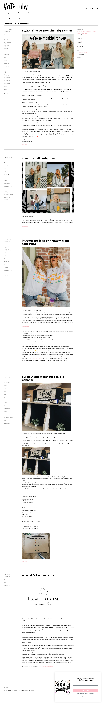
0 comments (6, 93)
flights (5, 258)
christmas (6, 48)
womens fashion (7, 91)
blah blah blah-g (11, 18)
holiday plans (6, 69)
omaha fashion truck (8, 78)
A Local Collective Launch (39, 575)
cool (4, 52)
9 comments (6, 589)
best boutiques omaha (8, 37)
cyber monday (6, 54)
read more (24, 144)
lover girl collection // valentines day (85, 45)
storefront (6, 420)
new (4, 403)
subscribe (79, 57)
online (5, 406)
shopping (5, 84)
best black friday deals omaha (9, 36)
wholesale (31, 690)
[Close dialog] (99, 674)
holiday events (6, 68)
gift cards (30, 13)
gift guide (5, 62)
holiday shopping (7, 71)
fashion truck (6, 59)
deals (5, 391)
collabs (5, 255)
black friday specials (8, 42)
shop (19, 13)
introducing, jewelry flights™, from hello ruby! (45, 242)
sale (25, 13)
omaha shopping (7, 81)
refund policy (17, 690)
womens (5, 89)
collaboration (6, 49)
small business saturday (8, 194)
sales (5, 587)
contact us (43, 13)
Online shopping (7, 189)
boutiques (5, 46)
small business (6, 192)
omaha (5, 74)
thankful (5, 86)
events (5, 57)
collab (5, 252)
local (4, 177)
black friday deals (7, 40)
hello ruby (5, 65)
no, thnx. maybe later (85, 696)
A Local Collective (57, 483)
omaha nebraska (7, 80)
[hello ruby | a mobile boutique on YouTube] (90, 8)
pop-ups (5, 191)
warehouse (6, 422)
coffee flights (6, 249)
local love (5, 179)
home (5, 13)
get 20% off (85, 690)
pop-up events (12, 13)
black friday (6, 39)
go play (5, 171)
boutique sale (6, 45)
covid (5, 580)
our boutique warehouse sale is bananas (43, 378)
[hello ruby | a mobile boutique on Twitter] (86, 8)
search (5, 690)
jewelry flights (6, 261)
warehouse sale (7, 423)
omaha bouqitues (7, 75)
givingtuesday (6, 63)
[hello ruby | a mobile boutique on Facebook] (83, 8)
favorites (5, 60)
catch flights (6, 247)
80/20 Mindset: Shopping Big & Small (47, 30)
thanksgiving (6, 87)
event (5, 56)
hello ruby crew (6, 66)
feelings (5, 256)
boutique (5, 43)
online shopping (7, 83)
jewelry (5, 259)
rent (4, 412)
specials (5, 418)
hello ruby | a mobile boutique (13, 696)
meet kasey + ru (81, 48)
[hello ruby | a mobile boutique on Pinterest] (88, 8)
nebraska (5, 180)
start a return (24, 690)
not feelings (6, 267)
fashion (5, 168)
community (6, 51)
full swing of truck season (83, 41)
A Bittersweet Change (82, 52)
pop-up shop (6, 275)
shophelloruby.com (37, 358)
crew (4, 166)
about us (36, 13)
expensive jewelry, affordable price (85, 37)
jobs (4, 175)
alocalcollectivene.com (37, 524)
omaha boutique (7, 77)
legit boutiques (6, 72)
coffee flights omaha (7, 250)
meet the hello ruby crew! (39, 158)
